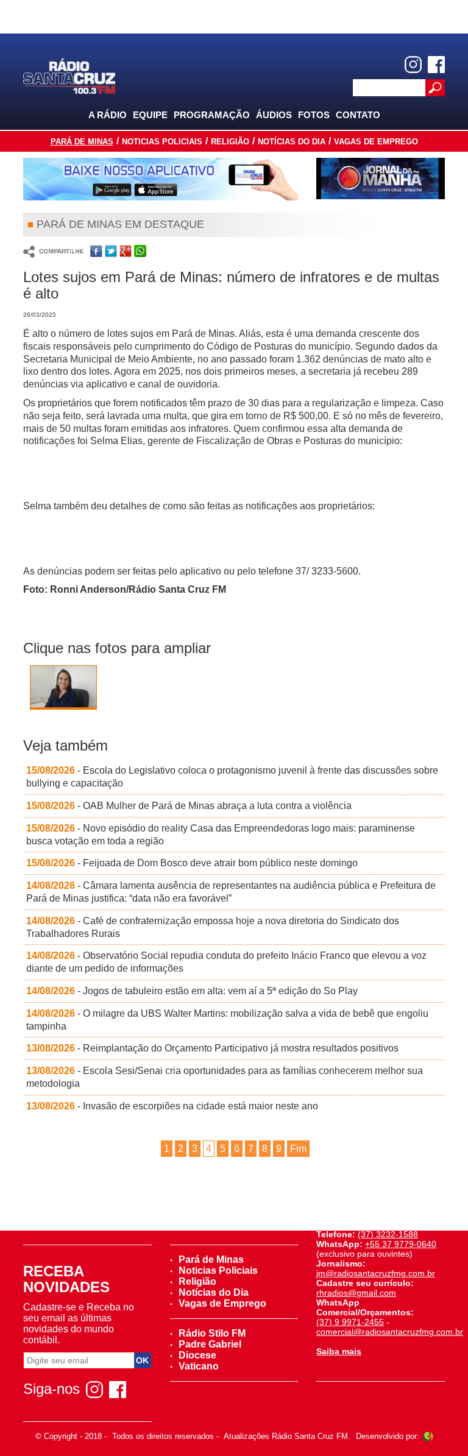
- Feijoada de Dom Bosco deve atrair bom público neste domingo (192, 863)
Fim (298, 1148)
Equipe (150, 115)
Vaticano (199, 1366)
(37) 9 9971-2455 (350, 1322)
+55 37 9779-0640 (400, 1244)
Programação (212, 115)
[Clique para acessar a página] (160, 179)
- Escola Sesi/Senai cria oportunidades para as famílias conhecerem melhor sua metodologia (224, 1077)
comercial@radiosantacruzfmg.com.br (389, 1332)
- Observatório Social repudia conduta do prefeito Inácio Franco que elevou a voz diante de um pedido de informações (226, 962)
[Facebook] (436, 64)
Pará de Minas (82, 141)
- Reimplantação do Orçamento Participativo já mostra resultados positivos (212, 1048)
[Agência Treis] (427, 1436)
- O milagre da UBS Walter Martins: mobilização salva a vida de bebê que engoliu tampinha (227, 1019)
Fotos (314, 115)
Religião (230, 141)
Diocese (197, 1355)
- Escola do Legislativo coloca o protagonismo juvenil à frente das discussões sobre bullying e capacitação (232, 776)
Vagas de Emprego (376, 141)
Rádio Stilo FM (212, 1333)
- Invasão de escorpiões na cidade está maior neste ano (172, 1106)
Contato (358, 115)
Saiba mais (338, 1351)
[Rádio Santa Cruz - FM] (69, 75)
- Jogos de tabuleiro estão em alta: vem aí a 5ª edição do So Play (192, 991)
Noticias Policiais (162, 141)
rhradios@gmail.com (356, 1293)
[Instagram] (413, 64)
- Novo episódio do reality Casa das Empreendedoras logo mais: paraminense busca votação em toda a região (220, 834)
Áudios (274, 115)
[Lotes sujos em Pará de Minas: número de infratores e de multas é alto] (63, 690)
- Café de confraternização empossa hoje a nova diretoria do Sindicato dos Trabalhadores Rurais (212, 927)
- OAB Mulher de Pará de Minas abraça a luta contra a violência (189, 805)
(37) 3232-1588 (388, 1234)
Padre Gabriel (210, 1344)
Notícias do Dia (291, 141)
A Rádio (107, 115)
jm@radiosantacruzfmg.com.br (375, 1273)
